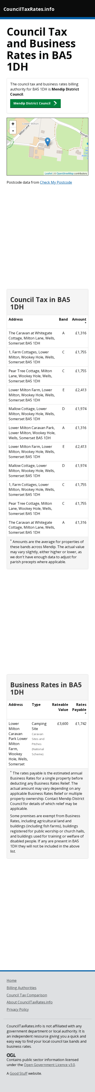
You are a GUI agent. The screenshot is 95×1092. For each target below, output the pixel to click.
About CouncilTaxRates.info (30, 1002)
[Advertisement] (47, 235)
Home (12, 980)
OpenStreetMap (65, 173)
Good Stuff (18, 1073)
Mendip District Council (31, 103)
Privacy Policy (18, 1009)
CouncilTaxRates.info (29, 9)
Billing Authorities (21, 987)
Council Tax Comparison (27, 995)
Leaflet (48, 173)
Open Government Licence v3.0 (49, 1064)
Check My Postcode (56, 182)
